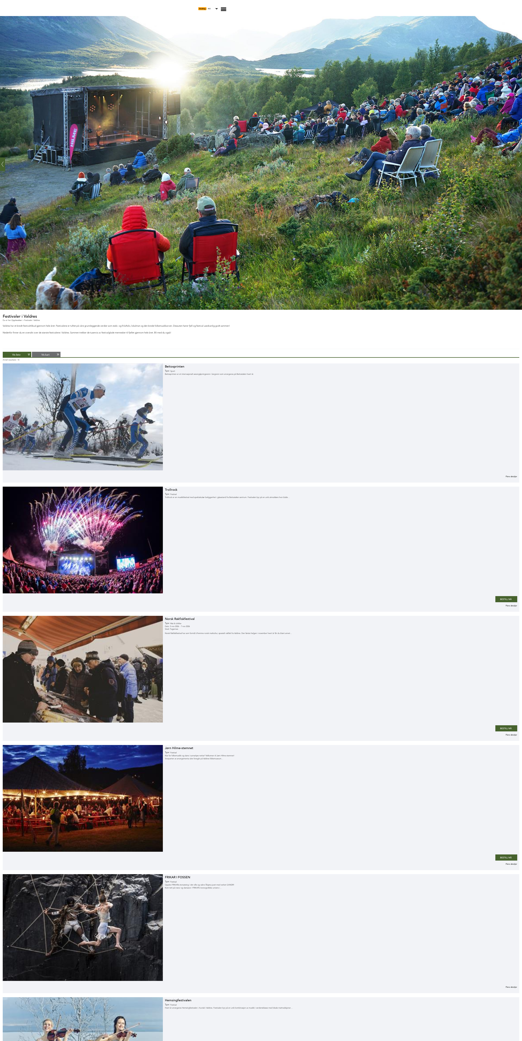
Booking (202, 9)
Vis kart (45, 354)
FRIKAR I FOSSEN (177, 877)
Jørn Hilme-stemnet (179, 748)
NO (209, 9)
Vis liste (16, 354)
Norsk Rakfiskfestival (180, 619)
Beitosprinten (174, 366)
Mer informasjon (508, 476)
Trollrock (171, 490)
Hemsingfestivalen (178, 1000)
